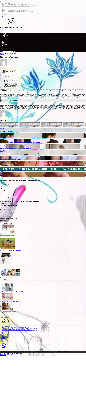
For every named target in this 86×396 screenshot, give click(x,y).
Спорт (3, 43)
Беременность (6, 39)
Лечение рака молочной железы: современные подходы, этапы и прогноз (20, 142)
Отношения (4, 46)
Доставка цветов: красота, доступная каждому (10, 311)
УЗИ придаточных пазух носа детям (10, 137)
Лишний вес (6, 44)
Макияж (5, 37)
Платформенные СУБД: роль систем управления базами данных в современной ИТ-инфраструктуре (19, 330)
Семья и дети (6, 47)
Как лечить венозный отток (6, 266)
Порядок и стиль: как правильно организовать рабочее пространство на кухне (15, 4)
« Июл (1, 324)
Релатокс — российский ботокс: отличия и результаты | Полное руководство (15, 10)
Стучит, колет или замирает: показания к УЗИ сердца (11, 7)
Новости (3, 49)
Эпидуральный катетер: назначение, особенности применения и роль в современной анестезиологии (19, 5)
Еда (3, 336)
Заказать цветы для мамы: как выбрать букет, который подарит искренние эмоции (16, 6)
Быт (5, 34)
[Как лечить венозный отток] (6, 263)
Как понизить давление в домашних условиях (10, 277)
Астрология (4, 331)
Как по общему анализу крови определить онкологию (14, 165)
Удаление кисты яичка (6, 131)
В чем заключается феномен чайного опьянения (10, 250)
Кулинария (4, 42)
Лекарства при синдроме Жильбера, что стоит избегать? (15, 148)
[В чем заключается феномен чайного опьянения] (7, 248)
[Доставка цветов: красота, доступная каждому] (7, 310)
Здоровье (5, 38)
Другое (3, 335)
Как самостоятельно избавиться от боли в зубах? (13, 170)
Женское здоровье (5, 337)
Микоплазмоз (4, 8)
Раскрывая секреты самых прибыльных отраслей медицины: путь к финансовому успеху (24, 154)
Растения (3, 45)
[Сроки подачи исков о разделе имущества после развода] (7, 300)
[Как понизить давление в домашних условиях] (10, 275)
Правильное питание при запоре (7, 235)
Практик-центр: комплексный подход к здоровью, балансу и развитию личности (16, 9)
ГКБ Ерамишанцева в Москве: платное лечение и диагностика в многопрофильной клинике (25, 126)
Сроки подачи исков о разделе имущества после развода (12, 301)
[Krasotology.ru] (11, 30)
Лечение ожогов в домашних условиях (10, 159)
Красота (5, 36)
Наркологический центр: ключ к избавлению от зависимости (12, 291)
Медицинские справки (6, 3)
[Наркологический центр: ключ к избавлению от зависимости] (7, 290)
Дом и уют (4, 33)
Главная (1, 53)
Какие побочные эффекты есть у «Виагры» (12, 176)
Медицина (6, 40)
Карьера (3, 41)
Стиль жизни (4, 48)
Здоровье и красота (5, 35)
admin (9, 117)
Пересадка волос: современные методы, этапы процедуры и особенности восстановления (17, 11)
